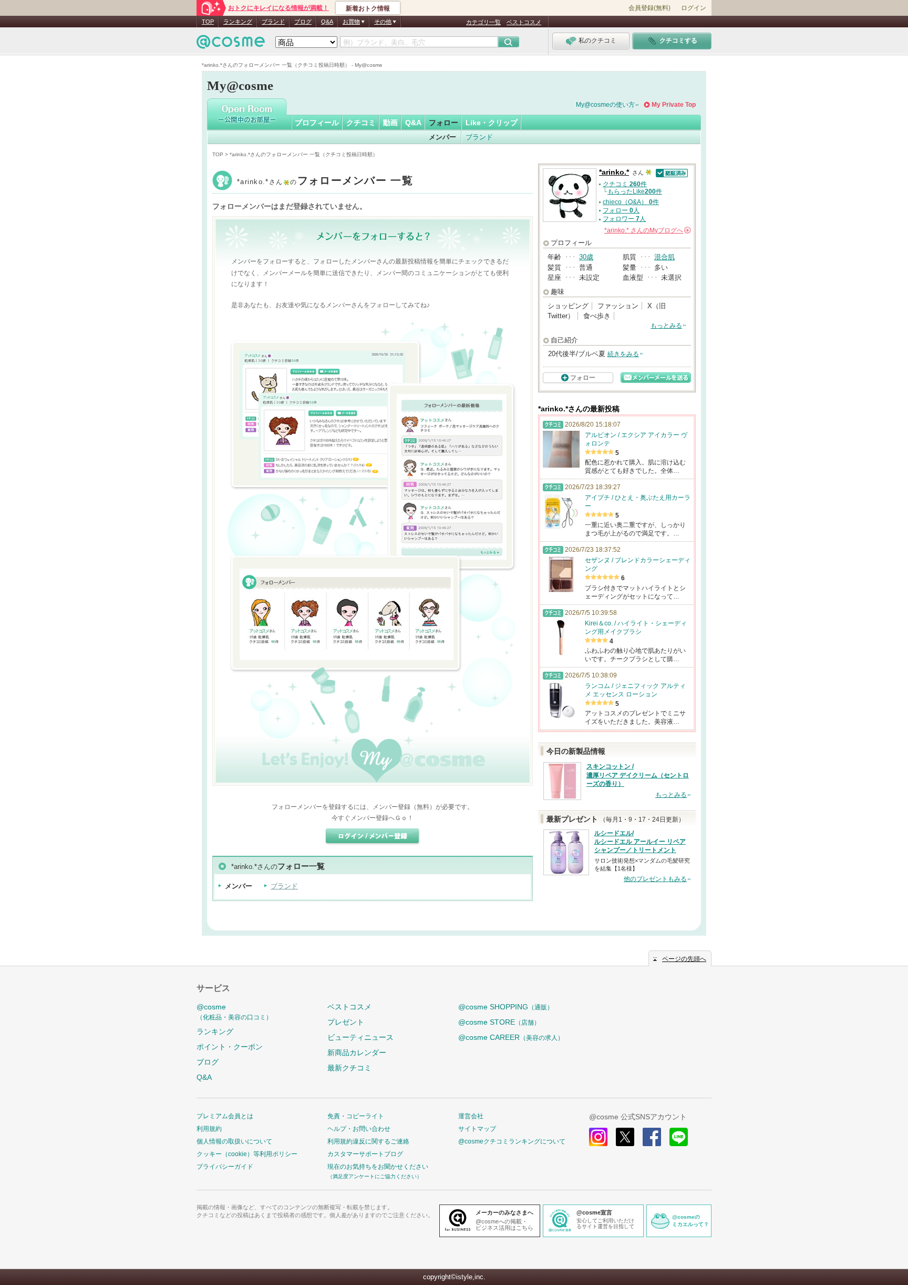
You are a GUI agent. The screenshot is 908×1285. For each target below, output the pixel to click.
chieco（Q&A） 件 (631, 202)
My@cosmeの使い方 (605, 104)
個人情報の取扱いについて (234, 1141)
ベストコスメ (524, 22)
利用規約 (209, 1128)
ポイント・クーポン (230, 1047)
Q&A (327, 21)
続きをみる (623, 354)
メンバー (442, 137)
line (678, 1137)
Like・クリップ (492, 122)
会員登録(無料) (649, 8)
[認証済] (670, 172)
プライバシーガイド (225, 1166)
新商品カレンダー (356, 1052)
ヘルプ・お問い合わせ (358, 1128)
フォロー (443, 122)
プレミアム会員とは (225, 1116)
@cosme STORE (499, 1022)
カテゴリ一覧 (483, 22)
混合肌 (664, 257)
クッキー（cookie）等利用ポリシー (247, 1154)
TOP (208, 21)
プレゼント (345, 1022)
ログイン (693, 8)
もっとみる (666, 325)
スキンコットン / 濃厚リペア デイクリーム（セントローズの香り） (637, 775)
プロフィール (317, 122)
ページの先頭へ (684, 959)
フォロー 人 (621, 210)
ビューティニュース (360, 1037)
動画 (390, 122)
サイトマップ (477, 1128)
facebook (652, 1137)
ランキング (237, 21)
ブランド (273, 21)
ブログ (303, 21)
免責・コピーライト (355, 1116)
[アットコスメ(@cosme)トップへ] (231, 44)
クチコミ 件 (625, 184)
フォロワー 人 (624, 218)
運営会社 (470, 1116)
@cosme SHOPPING (505, 1007)
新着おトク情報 (368, 8)
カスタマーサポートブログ (365, 1154)
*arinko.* (325, 182)
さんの (646, 230)
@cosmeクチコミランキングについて (511, 1141)
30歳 (586, 257)
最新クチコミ (349, 1068)
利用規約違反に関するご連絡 (368, 1141)
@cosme (234, 1012)
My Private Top (674, 104)
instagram (598, 1137)
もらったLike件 (634, 191)
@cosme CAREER (511, 1037)
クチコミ (361, 122)
